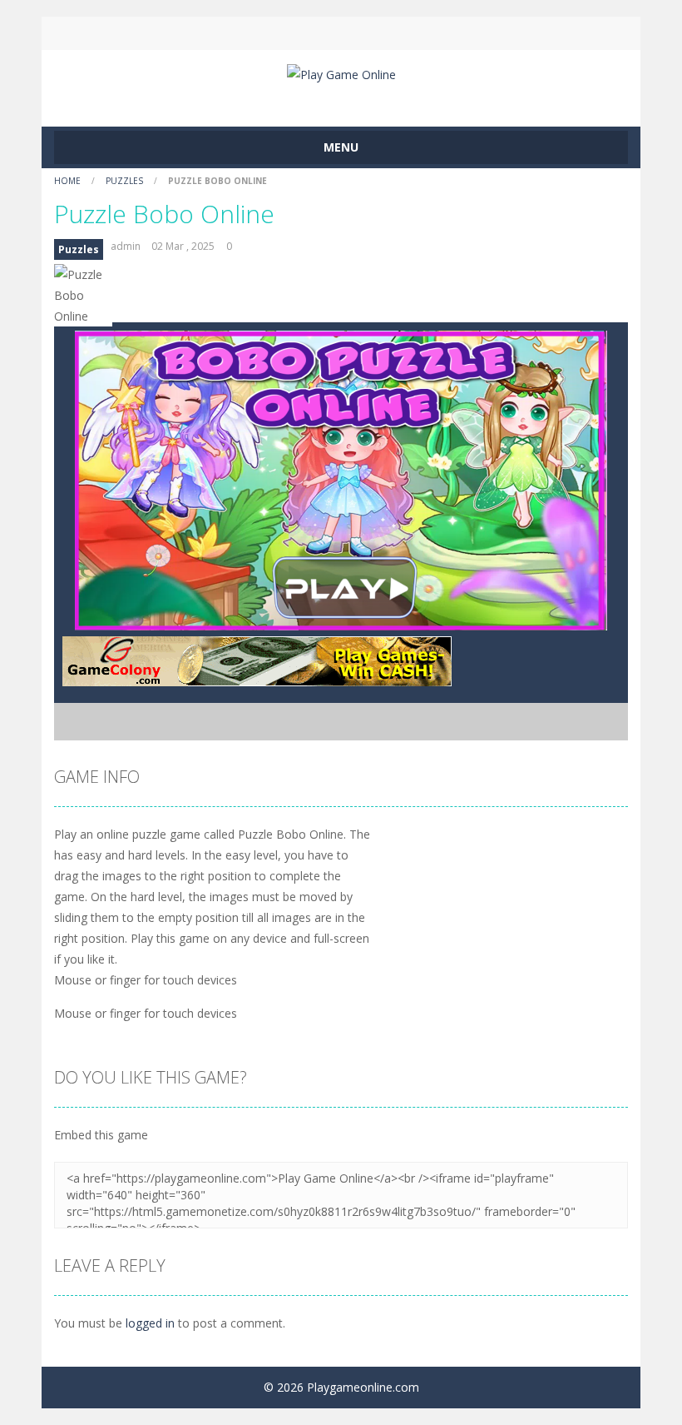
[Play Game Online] (341, 73)
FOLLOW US (480, 33)
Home (68, 181)
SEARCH (341, 33)
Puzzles (124, 181)
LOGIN (202, 33)
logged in (150, 1323)
